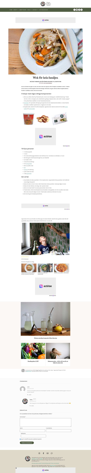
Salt (25, 167)
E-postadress (49, 428)
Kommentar (23, 416)
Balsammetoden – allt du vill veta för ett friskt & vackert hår (58, 362)
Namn (21, 428)
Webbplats (23, 433)
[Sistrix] (74, 10)
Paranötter (26, 102)
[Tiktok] (79, 10)
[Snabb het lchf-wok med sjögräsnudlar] (45, 268)
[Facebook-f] (43, 453)
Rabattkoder (22, 9)
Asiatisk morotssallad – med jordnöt (61, 272)
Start (11, 9)
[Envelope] (77, 10)
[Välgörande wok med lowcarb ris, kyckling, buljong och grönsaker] (28, 268)
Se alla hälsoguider (46, 463)
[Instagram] (81, 10)
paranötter (29, 173)
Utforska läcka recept (36, 463)
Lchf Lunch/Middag (47, 83)
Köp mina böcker (43, 9)
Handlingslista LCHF (33, 361)
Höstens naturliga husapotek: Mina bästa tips (45, 338)
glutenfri (34, 458)
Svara (30, 394)
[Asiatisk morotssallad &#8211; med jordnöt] (61, 268)
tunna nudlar (32, 108)
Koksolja (26, 169)
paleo (41, 458)
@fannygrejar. (28, 371)
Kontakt (34, 9)
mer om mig (53, 465)
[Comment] (52, 453)
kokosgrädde (29, 163)
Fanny (31, 399)
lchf (37, 458)
